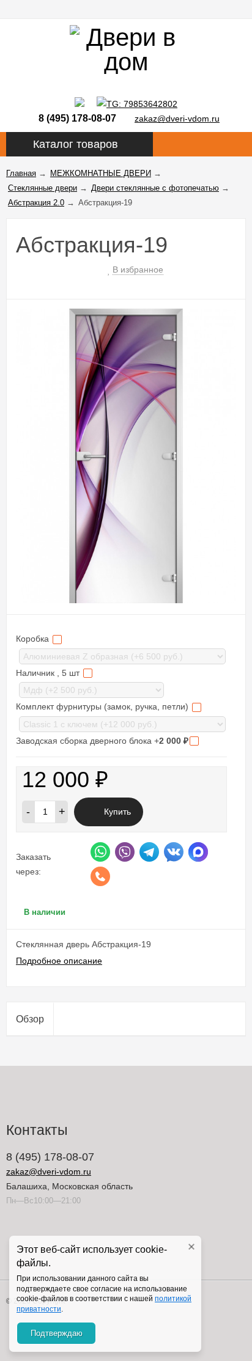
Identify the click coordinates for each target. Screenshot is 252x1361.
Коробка (33, 639)
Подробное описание (59, 961)
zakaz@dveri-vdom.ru (177, 118)
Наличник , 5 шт (49, 673)
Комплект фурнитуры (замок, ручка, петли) (103, 706)
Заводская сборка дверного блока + (102, 741)
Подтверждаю (57, 1333)
